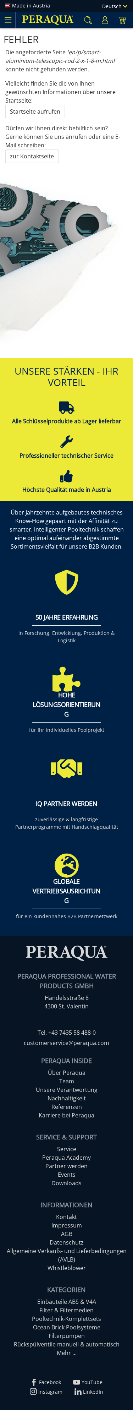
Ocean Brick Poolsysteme (66, 1327)
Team (66, 1081)
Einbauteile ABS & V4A (66, 1302)
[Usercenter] (105, 20)
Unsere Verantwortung (67, 1090)
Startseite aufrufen (35, 111)
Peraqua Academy (66, 1157)
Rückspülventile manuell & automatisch (67, 1344)
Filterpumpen (67, 1336)
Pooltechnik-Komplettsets (66, 1319)
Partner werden (66, 1166)
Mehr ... (67, 1353)
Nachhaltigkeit (67, 1098)
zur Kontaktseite (32, 156)
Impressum (66, 1225)
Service (66, 1149)
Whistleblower (67, 1268)
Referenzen (66, 1107)
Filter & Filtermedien (66, 1310)
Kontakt (66, 1217)
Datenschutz (67, 1242)
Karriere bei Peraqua (66, 1115)
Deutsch (112, 6)
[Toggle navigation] (7, 19)
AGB (66, 1234)
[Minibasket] (122, 20)
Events (67, 1174)
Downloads (66, 1183)
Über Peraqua (66, 1073)
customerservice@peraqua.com (66, 1043)
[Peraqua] (48, 20)
